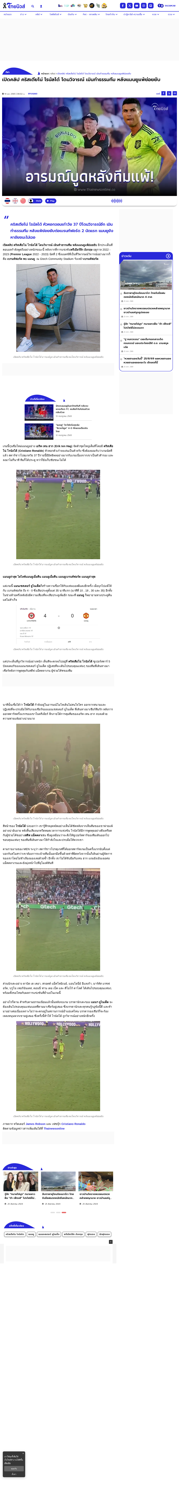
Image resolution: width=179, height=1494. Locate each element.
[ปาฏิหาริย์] (92, 5)
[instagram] (144, 5)
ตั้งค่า (14, 1474)
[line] (151, 5)
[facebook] (123, 5)
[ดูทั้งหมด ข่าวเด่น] (168, 256)
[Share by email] (175, 93)
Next (112, 1167)
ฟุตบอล (91, 1234)
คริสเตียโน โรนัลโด (15, 1234)
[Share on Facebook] (163, 93)
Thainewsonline (54, 1128)
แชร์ (158, 93)
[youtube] (137, 5)
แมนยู (31, 1234)
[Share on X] (169, 93)
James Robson (35, 1123)
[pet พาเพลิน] (79, 5)
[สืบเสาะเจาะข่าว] (60, 5)
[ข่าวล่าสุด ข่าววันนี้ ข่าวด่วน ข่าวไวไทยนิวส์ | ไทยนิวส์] (15, 6)
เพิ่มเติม (7, 1463)
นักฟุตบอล (104, 1234)
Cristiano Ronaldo (73, 1123)
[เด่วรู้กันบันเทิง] (73, 5)
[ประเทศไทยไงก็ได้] (104, 5)
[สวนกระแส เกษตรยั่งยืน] (98, 5)
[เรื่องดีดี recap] (66, 5)
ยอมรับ (14, 1469)
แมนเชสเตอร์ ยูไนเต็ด (48, 1234)
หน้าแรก (45, 73)
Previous (108, 1167)
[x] (130, 5)
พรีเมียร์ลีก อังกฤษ (73, 1234)
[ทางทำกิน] (85, 5)
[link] (58, 412)
